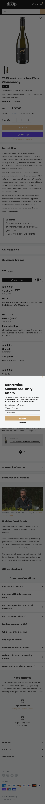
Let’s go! (22, 418)
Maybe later (23, 422)
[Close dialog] (43, 377)
